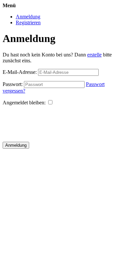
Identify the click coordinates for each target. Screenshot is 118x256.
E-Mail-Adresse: (20, 72)
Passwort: (13, 84)
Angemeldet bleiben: (24, 102)
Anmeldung (28, 16)
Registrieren (28, 22)
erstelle (94, 54)
